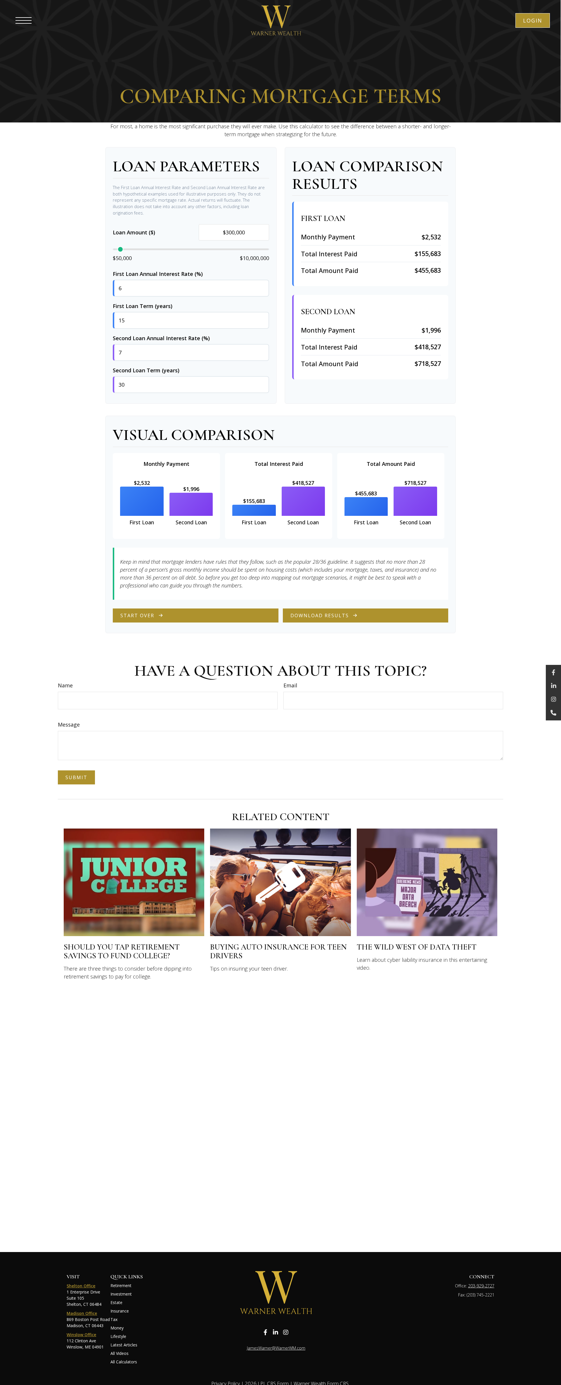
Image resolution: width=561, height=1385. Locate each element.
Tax (113, 1319)
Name (65, 685)
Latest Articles (123, 1345)
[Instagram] (553, 699)
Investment (121, 1294)
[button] (532, 20)
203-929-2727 (481, 1286)
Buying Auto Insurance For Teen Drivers (278, 951)
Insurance (119, 1311)
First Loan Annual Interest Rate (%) (158, 273)
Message (69, 724)
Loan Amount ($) (134, 232)
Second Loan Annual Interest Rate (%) (161, 338)
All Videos (119, 1353)
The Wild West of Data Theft (417, 947)
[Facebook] (553, 672)
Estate (116, 1302)
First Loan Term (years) (142, 305)
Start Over (137, 615)
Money (117, 1328)
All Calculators (123, 1362)
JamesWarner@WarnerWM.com (276, 1348)
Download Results (319, 615)
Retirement (120, 1285)
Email (290, 685)
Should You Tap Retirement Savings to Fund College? (122, 951)
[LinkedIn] (553, 686)
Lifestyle (118, 1336)
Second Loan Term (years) (146, 370)
